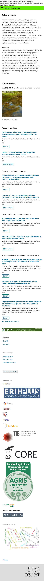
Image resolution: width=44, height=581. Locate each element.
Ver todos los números (9, 321)
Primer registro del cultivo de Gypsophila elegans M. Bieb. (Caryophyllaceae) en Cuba (20, 219)
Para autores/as (8, 359)
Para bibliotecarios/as (9, 362)
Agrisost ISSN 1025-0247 (12, 8)
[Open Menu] (2, 8)
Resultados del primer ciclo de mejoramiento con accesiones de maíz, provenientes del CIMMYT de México (19, 134)
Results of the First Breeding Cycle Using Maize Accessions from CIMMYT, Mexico (18, 153)
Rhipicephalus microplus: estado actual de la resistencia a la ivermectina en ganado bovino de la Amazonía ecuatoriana (21, 304)
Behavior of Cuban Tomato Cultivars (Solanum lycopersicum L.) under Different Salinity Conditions (20, 196)
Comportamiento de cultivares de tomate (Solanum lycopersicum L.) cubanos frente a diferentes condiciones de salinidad (20, 177)
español (5, 344)
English (5, 341)
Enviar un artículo (10, 372)
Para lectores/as (8, 356)
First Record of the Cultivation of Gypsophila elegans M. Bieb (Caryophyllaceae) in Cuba (21, 237)
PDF (6, 146)
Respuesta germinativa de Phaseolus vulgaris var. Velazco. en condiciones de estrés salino (19, 283)
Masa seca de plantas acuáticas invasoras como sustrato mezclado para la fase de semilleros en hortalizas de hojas (22, 261)
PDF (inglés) (8, 164)
